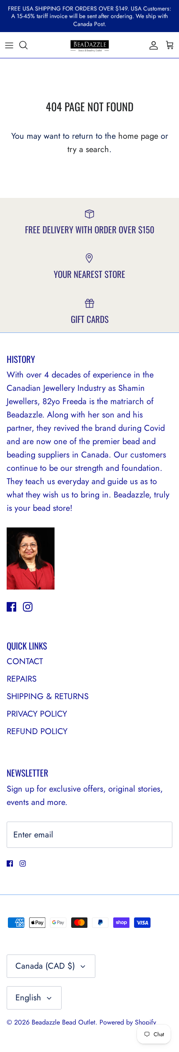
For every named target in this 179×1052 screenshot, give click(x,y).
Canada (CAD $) (45, 966)
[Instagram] (27, 607)
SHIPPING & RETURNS (48, 696)
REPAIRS (22, 679)
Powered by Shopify (127, 1022)
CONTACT (25, 661)
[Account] (151, 45)
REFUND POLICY (37, 731)
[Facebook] (11, 607)
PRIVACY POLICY (37, 714)
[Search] (27, 45)
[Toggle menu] (9, 45)
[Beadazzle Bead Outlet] (89, 45)
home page (138, 136)
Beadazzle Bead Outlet (63, 1022)
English (28, 998)
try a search (88, 149)
